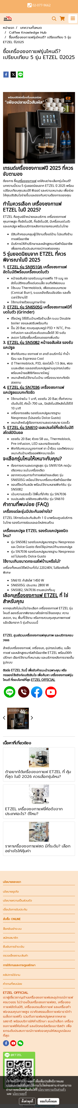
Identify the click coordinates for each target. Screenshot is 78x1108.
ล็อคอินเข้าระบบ (12, 929)
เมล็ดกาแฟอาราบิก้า (58, 1011)
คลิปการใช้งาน (11, 975)
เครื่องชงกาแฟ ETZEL (35, 595)
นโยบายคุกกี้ (20, 1093)
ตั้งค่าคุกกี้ (27, 1101)
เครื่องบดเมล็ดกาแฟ (39, 1007)
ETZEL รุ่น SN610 (22, 428)
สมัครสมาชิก (10, 938)
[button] (53, 18)
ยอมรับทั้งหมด (48, 1101)
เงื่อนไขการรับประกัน (15, 909)
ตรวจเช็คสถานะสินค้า (15, 956)
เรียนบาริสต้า (56, 1026)
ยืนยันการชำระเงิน (13, 947)
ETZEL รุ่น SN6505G (24, 307)
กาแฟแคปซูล (41, 1016)
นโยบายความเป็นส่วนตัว (17, 901)
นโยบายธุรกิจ (11, 892)
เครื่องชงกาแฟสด (43, 1002)
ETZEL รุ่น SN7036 (23, 388)
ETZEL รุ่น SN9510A (24, 267)
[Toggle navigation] (72, 18)
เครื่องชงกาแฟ (26, 181)
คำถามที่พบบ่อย (12, 984)
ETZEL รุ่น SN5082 (23, 343)
